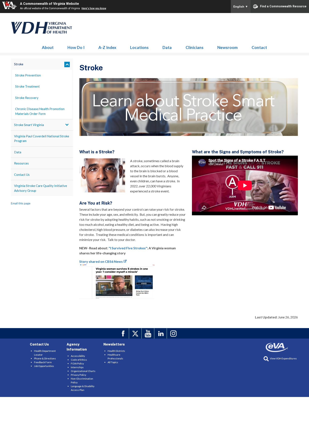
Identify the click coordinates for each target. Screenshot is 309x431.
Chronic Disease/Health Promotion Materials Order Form (40, 111)
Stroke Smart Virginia (29, 125)
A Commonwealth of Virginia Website (49, 4)
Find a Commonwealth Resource (283, 6)
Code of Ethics (79, 359)
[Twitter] (136, 333)
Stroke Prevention (28, 75)
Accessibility (78, 355)
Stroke (42, 27)
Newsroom (227, 47)
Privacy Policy (78, 374)
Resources (21, 163)
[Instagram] (174, 333)
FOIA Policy (77, 363)
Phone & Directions (45, 358)
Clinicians (194, 47)
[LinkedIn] (161, 333)
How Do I (76, 47)
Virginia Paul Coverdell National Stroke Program (41, 138)
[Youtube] (148, 333)
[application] (245, 185)
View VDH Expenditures (283, 358)
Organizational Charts (83, 371)
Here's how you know (94, 8)
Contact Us (22, 174)
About (48, 47)
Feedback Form (43, 362)
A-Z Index (107, 47)
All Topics (113, 362)
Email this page (20, 203)
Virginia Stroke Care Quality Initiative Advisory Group (40, 188)
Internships (77, 367)
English (240, 6)
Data (167, 47)
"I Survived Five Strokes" (128, 248)
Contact (259, 47)
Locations (139, 47)
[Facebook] (123, 333)
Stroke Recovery (26, 98)
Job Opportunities (44, 366)
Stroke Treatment (27, 86)
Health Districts (116, 350)
